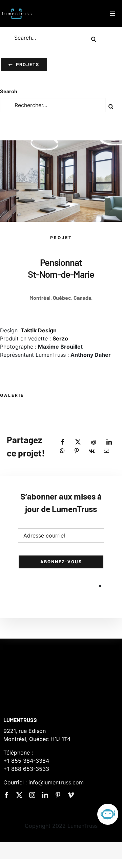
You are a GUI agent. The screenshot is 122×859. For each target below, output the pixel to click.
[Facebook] (63, 441)
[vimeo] (71, 795)
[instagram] (32, 795)
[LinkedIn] (109, 441)
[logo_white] (17, 7)
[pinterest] (58, 795)
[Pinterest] (76, 450)
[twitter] (19, 795)
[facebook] (6, 795)
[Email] (106, 450)
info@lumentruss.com (56, 782)
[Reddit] (93, 441)
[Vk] (91, 450)
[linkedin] (45, 795)
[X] (78, 441)
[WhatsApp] (62, 450)
